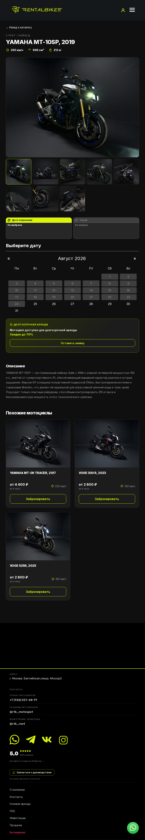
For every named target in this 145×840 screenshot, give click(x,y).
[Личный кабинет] (123, 10)
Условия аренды (20, 804)
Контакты (16, 797)
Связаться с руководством (34, 772)
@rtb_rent (17, 723)
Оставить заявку (72, 343)
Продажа (16, 825)
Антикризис (17, 832)
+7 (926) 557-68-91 (23, 700)
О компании (17, 789)
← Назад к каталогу (19, 27)
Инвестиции (18, 818)
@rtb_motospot (21, 712)
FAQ (12, 811)
